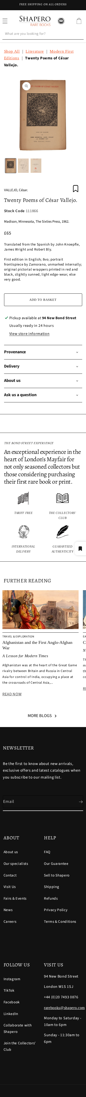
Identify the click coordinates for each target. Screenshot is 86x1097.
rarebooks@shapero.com (64, 1008)
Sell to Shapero (57, 875)
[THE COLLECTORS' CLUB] (62, 506)
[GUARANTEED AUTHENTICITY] (62, 539)
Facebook (12, 1002)
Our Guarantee (56, 863)
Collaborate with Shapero (18, 1028)
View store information (29, 333)
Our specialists (16, 863)
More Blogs (40, 716)
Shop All (12, 51)
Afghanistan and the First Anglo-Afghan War (37, 645)
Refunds (51, 898)
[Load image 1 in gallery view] (10, 166)
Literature (35, 51)
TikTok (9, 990)
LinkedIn (11, 1013)
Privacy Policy (55, 909)
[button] (79, 21)
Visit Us (10, 886)
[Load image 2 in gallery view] (23, 166)
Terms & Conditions (60, 921)
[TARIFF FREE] (23, 506)
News (8, 909)
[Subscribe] (77, 802)
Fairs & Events (15, 898)
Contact (10, 875)
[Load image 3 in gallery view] (36, 166)
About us (11, 852)
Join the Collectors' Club (20, 1046)
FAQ (47, 852)
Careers (10, 921)
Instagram (12, 979)
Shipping (51, 886)
